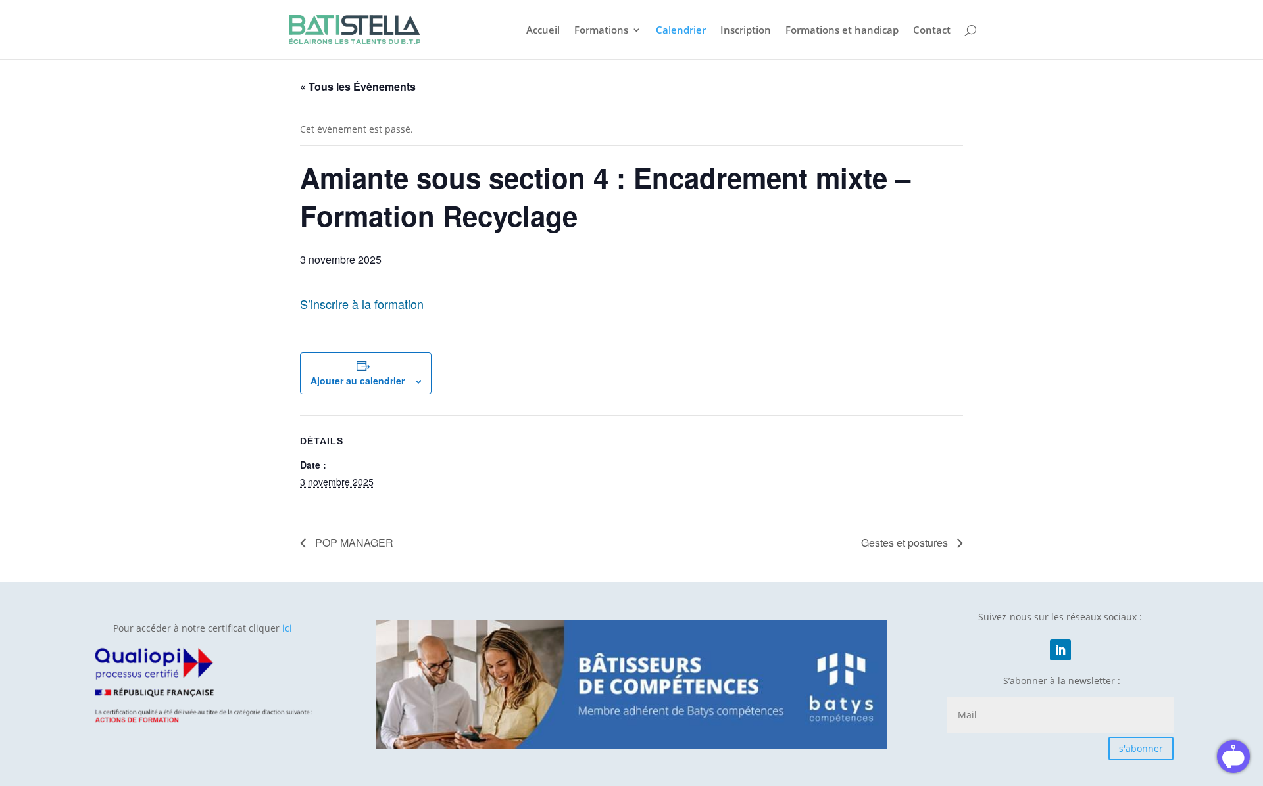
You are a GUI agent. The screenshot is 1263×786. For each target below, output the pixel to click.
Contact (932, 30)
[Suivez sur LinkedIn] (1060, 649)
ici (287, 628)
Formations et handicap (842, 30)
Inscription (745, 30)
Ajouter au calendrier (357, 380)
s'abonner (1141, 748)
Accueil (543, 30)
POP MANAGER (352, 542)
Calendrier (681, 30)
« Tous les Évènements (358, 86)
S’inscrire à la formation (362, 303)
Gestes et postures (906, 542)
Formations (601, 30)
